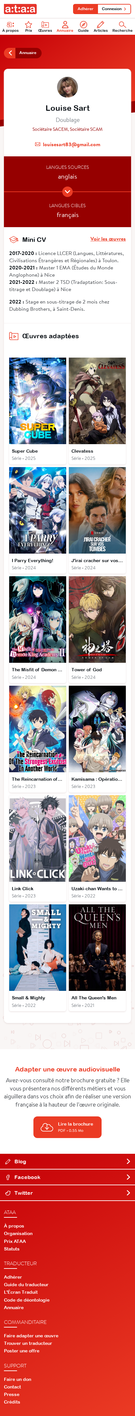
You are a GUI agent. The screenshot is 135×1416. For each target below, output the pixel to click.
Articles (101, 30)
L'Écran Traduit (21, 1292)
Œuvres (45, 30)
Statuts (12, 1248)
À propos (10, 30)
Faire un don (17, 1379)
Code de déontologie (26, 1300)
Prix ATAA (15, 1241)
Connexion (112, 9)
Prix (28, 30)
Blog (19, 1161)
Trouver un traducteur (28, 1343)
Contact (12, 1386)
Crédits (12, 1402)
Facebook (26, 1177)
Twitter (23, 1193)
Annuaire (65, 30)
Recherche (122, 30)
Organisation (18, 1233)
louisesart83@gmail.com (71, 144)
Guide (83, 30)
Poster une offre (21, 1350)
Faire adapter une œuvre (31, 1335)
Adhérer (85, 9)
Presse (11, 1394)
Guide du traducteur (26, 1284)
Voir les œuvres (108, 238)
